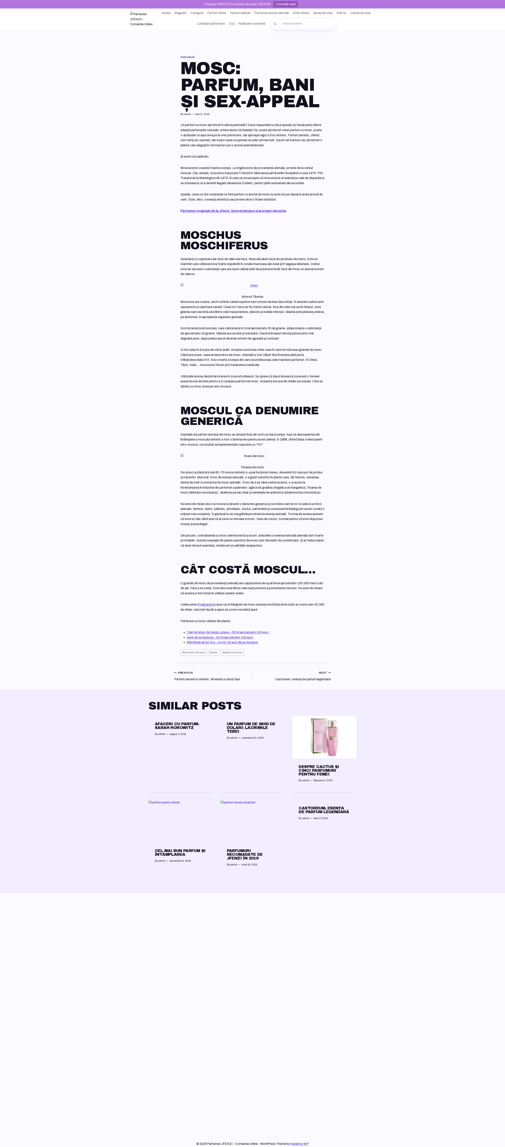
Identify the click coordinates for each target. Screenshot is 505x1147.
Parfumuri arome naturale (271, 13)
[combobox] (307, 24)
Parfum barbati (240, 13)
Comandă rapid (286, 4)
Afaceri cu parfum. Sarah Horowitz (177, 726)
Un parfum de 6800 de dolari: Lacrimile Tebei (251, 728)
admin (187, 114)
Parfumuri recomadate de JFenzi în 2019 (245, 854)
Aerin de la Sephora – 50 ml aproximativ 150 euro (220, 637)
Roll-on (341, 13)
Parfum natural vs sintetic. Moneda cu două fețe (207, 676)
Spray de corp (323, 13)
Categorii (197, 13)
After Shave (301, 13)
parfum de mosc (232, 652)
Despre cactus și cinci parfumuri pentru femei (319, 770)
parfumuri (187, 57)
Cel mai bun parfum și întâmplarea (180, 853)
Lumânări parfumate (211, 23)
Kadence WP (300, 1143)
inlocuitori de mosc (194, 652)
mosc (214, 652)
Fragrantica (206, 604)
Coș (232, 23)
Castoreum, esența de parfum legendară (303, 676)
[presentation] (324, 737)
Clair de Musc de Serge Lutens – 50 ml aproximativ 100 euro (227, 632)
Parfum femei (216, 13)
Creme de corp (360, 13)
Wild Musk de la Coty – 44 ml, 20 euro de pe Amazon (222, 642)
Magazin (180, 13)
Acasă (166, 13)
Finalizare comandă (251, 23)
